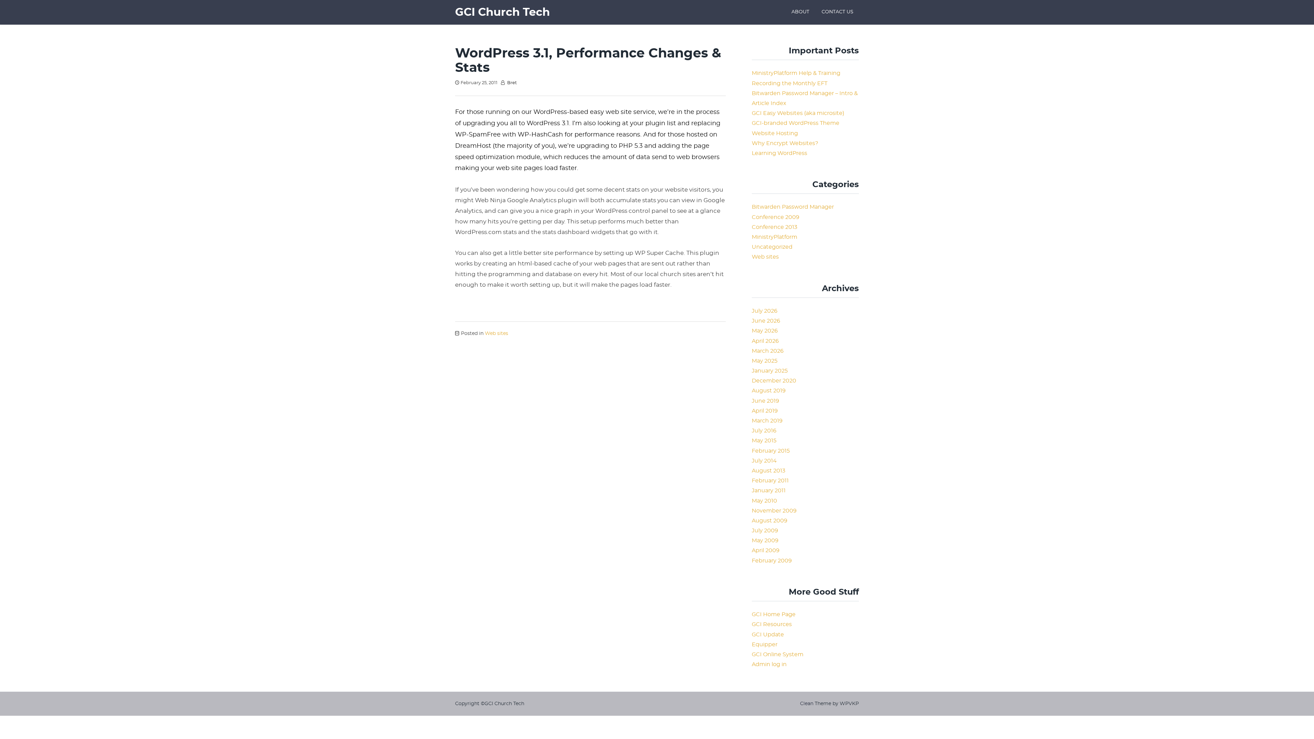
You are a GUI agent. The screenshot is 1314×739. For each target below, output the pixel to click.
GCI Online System (777, 654)
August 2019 (769, 390)
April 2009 (766, 550)
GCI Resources (772, 624)
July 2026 (764, 311)
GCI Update (768, 634)
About (800, 12)
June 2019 (765, 401)
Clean (806, 703)
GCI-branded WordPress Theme (795, 123)
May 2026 (765, 331)
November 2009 (774, 511)
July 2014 (764, 461)
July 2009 (765, 530)
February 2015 (771, 451)
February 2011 (770, 480)
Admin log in (769, 664)
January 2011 (769, 490)
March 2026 (768, 351)
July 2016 (764, 430)
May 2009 (765, 540)
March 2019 (767, 421)
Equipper (764, 644)
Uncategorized (772, 247)
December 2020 (774, 381)
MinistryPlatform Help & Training (796, 73)
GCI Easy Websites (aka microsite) (798, 113)
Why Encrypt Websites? (785, 143)
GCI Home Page (774, 614)
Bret (512, 83)
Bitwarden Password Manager (793, 207)
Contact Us (837, 12)
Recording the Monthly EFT (789, 83)
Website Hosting (775, 133)
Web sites (496, 333)
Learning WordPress (779, 153)
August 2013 (768, 471)
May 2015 (764, 440)
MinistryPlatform (774, 237)
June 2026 (766, 321)
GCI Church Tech (502, 12)
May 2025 (764, 361)
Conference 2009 (775, 217)
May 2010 (764, 501)
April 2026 (765, 341)
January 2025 (770, 371)
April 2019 (765, 411)
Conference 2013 (774, 227)
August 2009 (769, 520)
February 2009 (772, 560)
